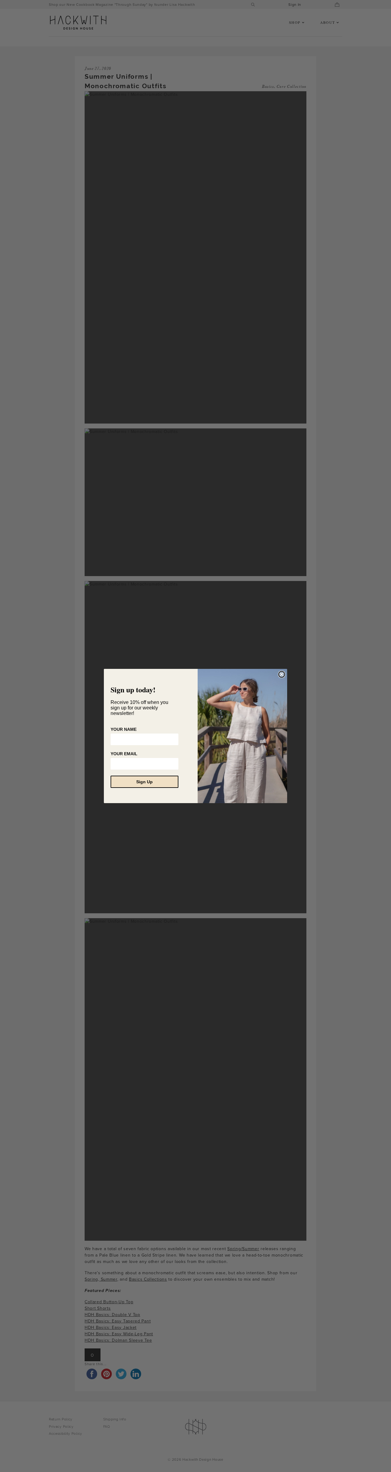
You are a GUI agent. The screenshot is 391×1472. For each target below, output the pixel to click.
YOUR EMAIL (124, 753)
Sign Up (144, 781)
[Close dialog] (282, 674)
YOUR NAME (124, 729)
